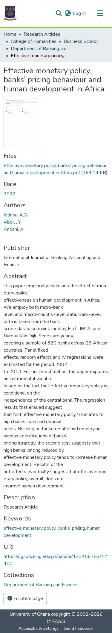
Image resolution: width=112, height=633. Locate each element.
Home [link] (10, 34)
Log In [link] (79, 13)
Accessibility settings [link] (39, 628)
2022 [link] (10, 194)
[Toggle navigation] (100, 13)
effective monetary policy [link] (30, 528)
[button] (10, 13)
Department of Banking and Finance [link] (40, 48)
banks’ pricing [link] (71, 528)
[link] (56, 169)
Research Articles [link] (42, 34)
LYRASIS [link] (56, 621)
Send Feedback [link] (78, 628)
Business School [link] (81, 41)
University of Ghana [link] (30, 614)
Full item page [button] (27, 598)
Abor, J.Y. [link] (13, 222)
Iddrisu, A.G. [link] (16, 215)
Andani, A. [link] (14, 229)
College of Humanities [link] (33, 41)
